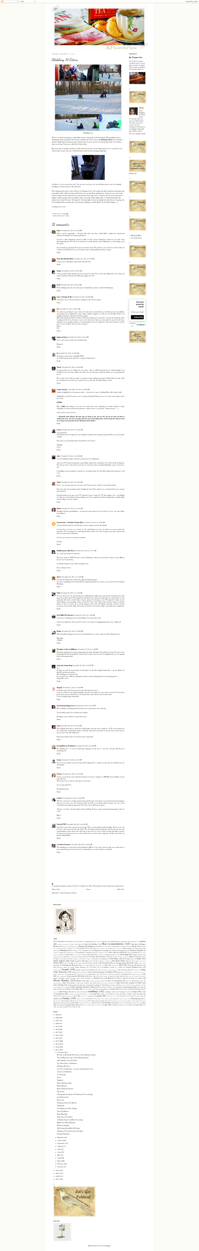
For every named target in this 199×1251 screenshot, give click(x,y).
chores (55, 950)
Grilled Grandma (102, 970)
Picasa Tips (140, 987)
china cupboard (139, 948)
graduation (56, 970)
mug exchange (57, 983)
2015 (57, 1038)
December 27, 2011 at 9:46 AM (72, 367)
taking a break (80, 998)
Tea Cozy (94, 998)
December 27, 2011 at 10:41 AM (72, 508)
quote (78, 992)
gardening (56, 965)
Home (88, 889)
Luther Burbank (139, 976)
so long (83, 996)
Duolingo (119, 956)
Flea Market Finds (118, 961)
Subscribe (138, 317)
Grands (59, 215)
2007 (57, 1179)
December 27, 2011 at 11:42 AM (71, 593)
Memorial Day (99, 978)
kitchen (83, 976)
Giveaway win (141, 965)
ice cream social (136, 972)
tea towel (126, 998)
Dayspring (100, 954)
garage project (121, 963)
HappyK (59, 687)
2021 (57, 1020)
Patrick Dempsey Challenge (134, 985)
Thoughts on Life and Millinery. (67, 649)
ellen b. (59, 577)
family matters (59, 961)
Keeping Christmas (63, 1134)
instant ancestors (135, 974)
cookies (121, 952)
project (113, 989)
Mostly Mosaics (62, 1086)
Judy (58, 456)
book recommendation (113, 946)
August (60, 1146)
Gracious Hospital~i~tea (134, 967)
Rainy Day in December (65, 1117)
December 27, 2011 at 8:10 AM (71, 271)
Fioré (97, 961)
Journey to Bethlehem (64, 1072)
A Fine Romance (69, 941)
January (60, 1167)
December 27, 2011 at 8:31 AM (70, 309)
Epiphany (104, 959)
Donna (59, 760)
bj (57, 353)
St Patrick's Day (110, 996)
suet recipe (140, 996)
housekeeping (99, 972)
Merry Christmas (123, 978)
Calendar (63, 948)
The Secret (60, 1091)
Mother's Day (80, 981)
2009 (57, 1173)
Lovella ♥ (59, 798)
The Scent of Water (125, 1001)
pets (67, 987)
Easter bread (142, 956)
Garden (131, 963)
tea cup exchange (104, 998)
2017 (57, 1032)
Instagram (126, 974)
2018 (57, 1029)
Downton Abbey (81, 956)
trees (74, 1003)
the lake (105, 1001)
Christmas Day (87, 950)
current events (77, 954)
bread (141, 946)
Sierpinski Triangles (66, 996)
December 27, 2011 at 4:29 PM (86, 746)
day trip (90, 954)
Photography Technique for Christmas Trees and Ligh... (75, 1094)
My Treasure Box (135, 57)
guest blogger (112, 970)
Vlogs (98, 1005)
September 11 (85, 994)
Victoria (138, 1003)
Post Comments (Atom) (68, 893)
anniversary (124, 941)
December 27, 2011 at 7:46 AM (84, 259)
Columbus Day (70, 952)
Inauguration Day (81, 974)
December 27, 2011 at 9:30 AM (69, 353)
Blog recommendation (113, 944)
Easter (132, 956)
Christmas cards (76, 950)
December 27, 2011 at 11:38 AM (72, 577)
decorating (124, 955)
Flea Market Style (134, 961)
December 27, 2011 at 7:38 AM (71, 230)
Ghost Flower (99, 965)
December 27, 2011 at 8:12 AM (71, 285)
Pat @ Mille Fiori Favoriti (65, 615)
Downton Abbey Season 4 (97, 956)
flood (142, 961)
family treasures (75, 961)
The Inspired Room (94, 1001)
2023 (57, 1015)
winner (130, 1005)
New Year (66, 983)
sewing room (103, 994)
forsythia (71, 963)
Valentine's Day (109, 1003)
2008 (57, 1176)
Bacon (59, 1077)
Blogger (108, 1246)
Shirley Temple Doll (129, 994)
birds (86, 944)
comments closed (90, 952)
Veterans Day (129, 1003)
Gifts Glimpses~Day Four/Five (67, 1060)
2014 (57, 1041)
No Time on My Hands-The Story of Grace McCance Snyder (76, 1055)
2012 (57, 1047)
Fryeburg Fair (104, 963)
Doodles (72, 956)
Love (132, 976)
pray (83, 989)
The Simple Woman (138, 1001)
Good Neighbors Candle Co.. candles (111, 967)
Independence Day (93, 974)
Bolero (103, 946)
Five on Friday (106, 961)
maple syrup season (78, 978)
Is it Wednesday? (63, 1097)
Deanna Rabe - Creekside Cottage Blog (70, 522)
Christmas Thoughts (136, 950)
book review (126, 946)
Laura (59, 430)
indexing (104, 974)
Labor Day (92, 976)
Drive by (112, 956)
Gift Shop (113, 965)
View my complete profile (137, 134)
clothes (55, 952)
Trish (58, 593)
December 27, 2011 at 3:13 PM (85, 705)
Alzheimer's (104, 941)
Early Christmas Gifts (64, 1083)
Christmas (64, 950)
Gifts (121, 965)
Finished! (60, 1080)
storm (132, 996)
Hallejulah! (60, 1105)
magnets (55, 978)
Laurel (111, 976)
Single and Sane (62, 337)
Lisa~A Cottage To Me (64, 297)
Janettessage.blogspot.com (66, 705)
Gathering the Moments (70, 965)
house (90, 972)
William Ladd (122, 1005)
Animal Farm (114, 941)
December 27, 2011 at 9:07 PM (72, 760)
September (61, 1143)
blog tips (134, 944)
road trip (70, 994)
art (136, 941)
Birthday (95, 944)
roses (77, 994)
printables (89, 989)
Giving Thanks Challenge (77, 967)
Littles (127, 976)
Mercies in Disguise (63, 1125)
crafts (60, 954)
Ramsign (121, 992)
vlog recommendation (89, 1005)
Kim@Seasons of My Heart (65, 550)
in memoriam (70, 974)
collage (61, 952)
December (60, 1052)
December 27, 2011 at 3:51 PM (71, 726)
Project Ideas (123, 989)
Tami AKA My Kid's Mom (65, 259)
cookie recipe (112, 952)
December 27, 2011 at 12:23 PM (72, 631)
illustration (61, 974)
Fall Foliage (114, 959)
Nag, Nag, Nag (62, 1114)
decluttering (108, 954)
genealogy (90, 965)
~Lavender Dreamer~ (64, 844)
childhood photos (127, 948)
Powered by (132, 325)
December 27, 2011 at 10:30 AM (72, 482)
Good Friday (92, 967)
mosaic (140, 978)
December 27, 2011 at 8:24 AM (82, 297)
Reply (59, 252)
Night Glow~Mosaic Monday (66, 1122)
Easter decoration (61, 959)
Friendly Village (87, 963)
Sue (58, 309)
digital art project (138, 954)
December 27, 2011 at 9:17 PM (72, 774)
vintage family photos (72, 1005)
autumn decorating (63, 944)
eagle (126, 956)
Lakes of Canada (102, 976)
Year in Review (73, 1007)
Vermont (120, 1003)
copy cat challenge (132, 952)
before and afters (75, 944)
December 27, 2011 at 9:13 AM (78, 337)
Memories (111, 978)
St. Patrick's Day (123, 996)
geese (83, 965)
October (60, 1140)
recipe (134, 992)
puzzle (55, 992)
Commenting (79, 952)
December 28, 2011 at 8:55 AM (82, 844)
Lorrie (59, 726)
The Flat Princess (81, 1001)
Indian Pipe (112, 974)
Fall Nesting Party (127, 959)
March (59, 1161)
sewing (93, 994)
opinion (81, 985)
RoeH (58, 285)
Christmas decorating (101, 950)
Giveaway (130, 965)
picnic (55, 989)
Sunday (66, 998)
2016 (57, 1035)
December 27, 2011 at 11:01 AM (85, 550)
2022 (57, 1017)
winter (67, 215)
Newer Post (56, 889)
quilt (72, 992)
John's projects (72, 976)
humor (110, 972)
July (59, 1149)
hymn (118, 972)
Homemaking (82, 972)
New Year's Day (78, 983)
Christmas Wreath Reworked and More (70, 1131)
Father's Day (89, 961)
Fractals (78, 963)
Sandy (59, 271)
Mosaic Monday (61, 981)
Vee (142, 108)
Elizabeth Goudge (85, 959)
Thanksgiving (135, 998)
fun (113, 963)
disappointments (57, 956)
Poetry (69, 989)
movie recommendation (114, 981)
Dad (84, 954)
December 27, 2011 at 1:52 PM (88, 649)
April (59, 1158)
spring (99, 996)
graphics (78, 970)
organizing (89, 985)
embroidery (95, 959)
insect (118, 974)
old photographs (72, 985)
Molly (132, 978)
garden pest (141, 963)
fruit (96, 963)
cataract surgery (100, 948)
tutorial (95, 1003)
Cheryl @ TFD (61, 824)
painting (97, 985)
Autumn (142, 941)
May (59, 1155)
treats (68, 1003)
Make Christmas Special (65, 1089)
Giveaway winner (62, 967)
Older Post (120, 889)
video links (60, 1005)
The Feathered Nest (68, 1001)
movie (103, 981)
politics (77, 989)
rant (128, 992)
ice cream (126, 972)
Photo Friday (102, 987)
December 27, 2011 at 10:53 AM (94, 522)
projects (132, 989)
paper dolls (115, 985)
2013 (57, 1044)
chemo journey (116, 948)
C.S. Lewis (56, 948)
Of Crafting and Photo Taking (67, 1108)
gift (106, 965)
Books (134, 946)
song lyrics (91, 996)
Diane (59, 230)
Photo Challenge (76, 987)
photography (129, 987)
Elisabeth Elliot (136, 235)
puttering (140, 989)
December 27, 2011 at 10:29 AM (71, 456)
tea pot (113, 998)
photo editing (90, 987)
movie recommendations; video (134, 981)
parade (123, 985)
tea (87, 998)
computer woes (102, 952)
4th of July (57, 941)
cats (108, 948)
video (144, 1003)
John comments (61, 976)
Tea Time (120, 998)
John (144, 974)
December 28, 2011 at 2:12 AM (77, 824)
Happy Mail (127, 970)
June (59, 1152)
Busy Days (60, 1100)
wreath (64, 1007)
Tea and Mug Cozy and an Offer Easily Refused (72, 1057)
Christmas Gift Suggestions (119, 950)
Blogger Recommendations (69, 946)
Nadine (59, 631)
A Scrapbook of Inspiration (84, 941)
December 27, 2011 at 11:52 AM (84, 615)
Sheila (59, 508)
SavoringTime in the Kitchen (66, 746)
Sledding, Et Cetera (63, 1066)
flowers (56, 963)
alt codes (97, 941)
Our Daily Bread (136, 238)
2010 (57, 1170)
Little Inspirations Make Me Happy (68, 1128)
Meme (89, 978)
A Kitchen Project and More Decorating (70, 1120)
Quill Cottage (63, 992)
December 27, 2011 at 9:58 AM (79, 389)
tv (100, 1003)
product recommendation (101, 989)
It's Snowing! (61, 1074)
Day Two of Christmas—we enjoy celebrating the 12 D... (75, 1069)
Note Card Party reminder (126, 983)
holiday (74, 972)
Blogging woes (92, 946)
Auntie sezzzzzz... (62, 389)
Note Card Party (91, 983)
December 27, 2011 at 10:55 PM (73, 798)
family (139, 959)
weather (105, 1005)
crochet (67, 954)
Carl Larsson (89, 948)
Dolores (59, 774)
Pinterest (61, 989)
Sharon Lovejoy (115, 994)
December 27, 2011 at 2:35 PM (73, 687)
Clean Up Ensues (63, 1111)
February (60, 1164)
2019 (57, 1026)
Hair (119, 970)
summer (56, 998)
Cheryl (59, 367)
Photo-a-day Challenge (115, 987)
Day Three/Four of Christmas (67, 1063)
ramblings (93, 991)
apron (131, 941)
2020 (57, 1023)
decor (116, 954)
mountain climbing (94, 981)
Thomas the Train (58, 1003)
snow (63, 215)
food (64, 963)
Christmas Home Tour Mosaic (66, 1103)
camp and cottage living (64, 665)
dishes (65, 956)
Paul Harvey (61, 987)
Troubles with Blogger (84, 1003)
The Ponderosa (114, 1001)
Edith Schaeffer (73, 959)
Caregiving (80, 948)
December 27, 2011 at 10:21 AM (72, 430)
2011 (57, 1050)
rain (84, 992)
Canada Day (71, 948)
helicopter (135, 970)
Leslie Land (119, 976)
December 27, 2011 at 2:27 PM (83, 665)
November (60, 1137)
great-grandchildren (89, 970)
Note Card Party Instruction (107, 983)
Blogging (81, 946)
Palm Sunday (105, 985)
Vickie (59, 482)
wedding (114, 1005)
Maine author (65, 978)
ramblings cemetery (110, 992)
